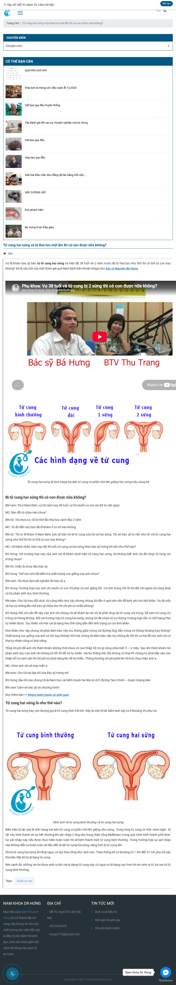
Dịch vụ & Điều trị (105, 912)
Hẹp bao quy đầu (35, 157)
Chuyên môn (14, 46)
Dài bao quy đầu (34, 140)
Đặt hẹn (166, 3)
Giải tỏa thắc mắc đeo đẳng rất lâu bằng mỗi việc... (55, 175)
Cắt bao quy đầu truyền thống (42, 105)
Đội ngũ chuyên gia (107, 920)
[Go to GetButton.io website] (166, 980)
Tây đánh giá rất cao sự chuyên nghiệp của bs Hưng (56, 122)
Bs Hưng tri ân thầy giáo (39, 227)
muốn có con (24, 881)
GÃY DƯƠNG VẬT (35, 192)
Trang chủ (12, 23)
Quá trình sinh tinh (36, 70)
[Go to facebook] (165, 972)
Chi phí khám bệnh (107, 928)
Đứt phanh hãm (34, 209)
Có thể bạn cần (19, 61)
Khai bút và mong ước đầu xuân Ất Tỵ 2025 (50, 87)
